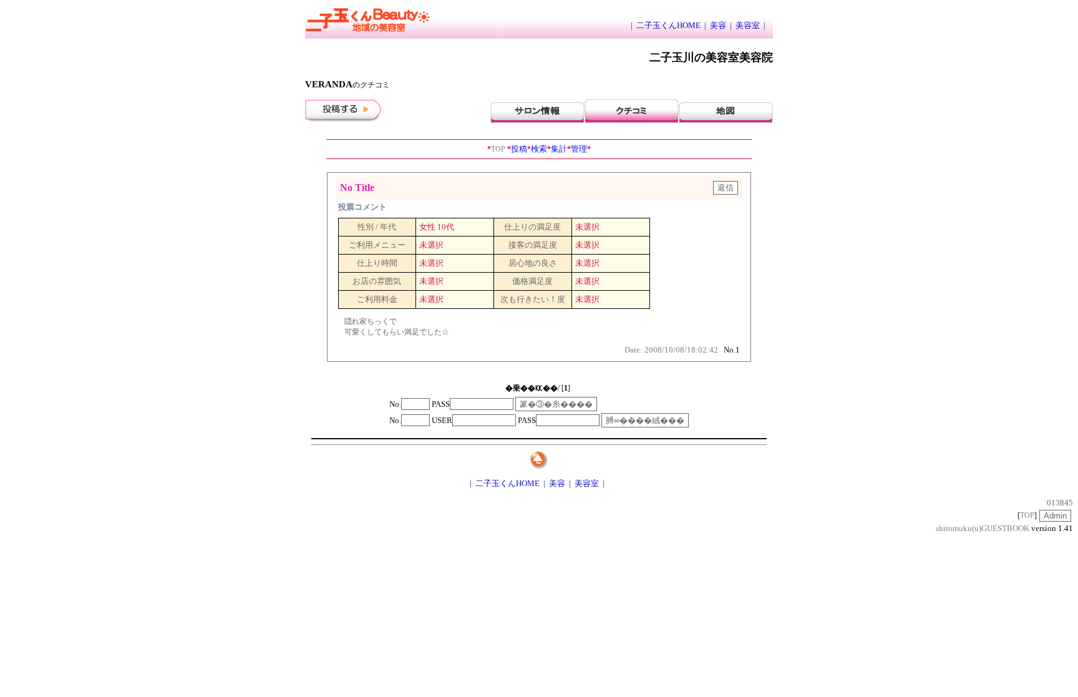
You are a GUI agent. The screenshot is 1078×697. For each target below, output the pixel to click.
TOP (496, 149)
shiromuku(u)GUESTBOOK (982, 528)
